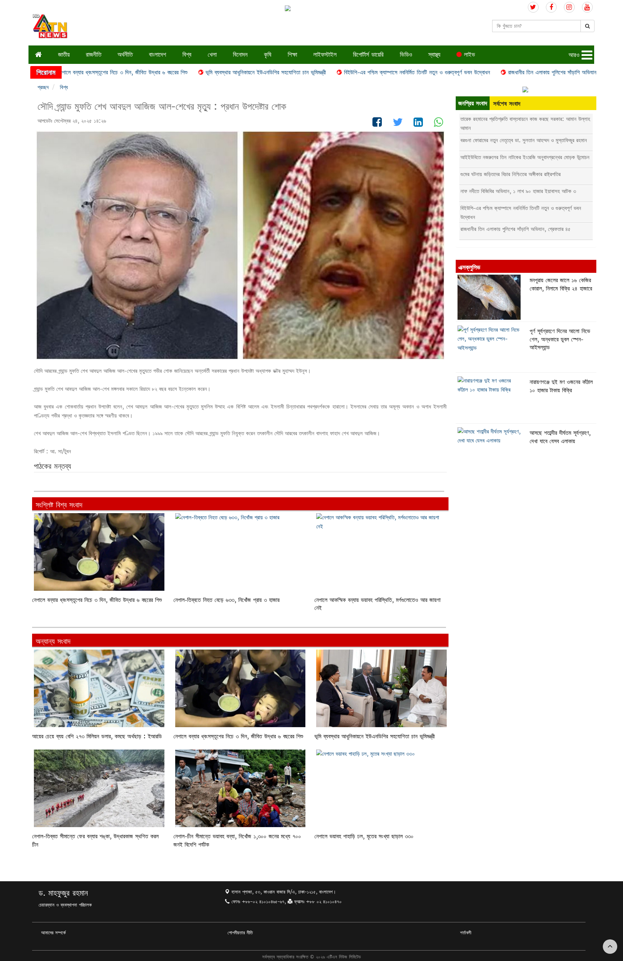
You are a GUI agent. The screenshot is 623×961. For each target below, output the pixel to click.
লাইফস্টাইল (325, 54)
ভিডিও (406, 54)
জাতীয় (64, 54)
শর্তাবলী (465, 932)
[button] (581, 55)
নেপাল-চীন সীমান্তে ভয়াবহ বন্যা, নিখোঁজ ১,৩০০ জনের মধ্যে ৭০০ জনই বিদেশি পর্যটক (237, 840)
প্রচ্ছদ (43, 87)
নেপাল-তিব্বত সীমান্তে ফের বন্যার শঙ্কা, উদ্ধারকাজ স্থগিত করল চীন (95, 840)
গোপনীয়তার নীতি (240, 932)
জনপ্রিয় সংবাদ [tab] (472, 103)
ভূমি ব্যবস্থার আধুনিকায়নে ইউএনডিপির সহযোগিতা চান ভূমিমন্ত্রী (228, 72)
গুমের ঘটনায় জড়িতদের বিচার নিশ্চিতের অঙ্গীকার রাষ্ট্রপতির (510, 174)
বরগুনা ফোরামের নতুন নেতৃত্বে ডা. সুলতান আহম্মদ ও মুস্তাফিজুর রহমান (523, 140)
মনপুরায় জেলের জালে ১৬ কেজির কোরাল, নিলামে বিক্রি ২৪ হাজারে (561, 284)
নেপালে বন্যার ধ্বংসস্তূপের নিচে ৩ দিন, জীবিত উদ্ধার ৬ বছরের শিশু (85, 72)
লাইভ (468, 54)
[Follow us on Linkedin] (418, 123)
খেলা (212, 54)
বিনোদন (240, 54)
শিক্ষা (292, 54)
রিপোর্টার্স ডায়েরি (368, 54)
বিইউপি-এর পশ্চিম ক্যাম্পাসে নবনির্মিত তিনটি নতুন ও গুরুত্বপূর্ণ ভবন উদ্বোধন (379, 72)
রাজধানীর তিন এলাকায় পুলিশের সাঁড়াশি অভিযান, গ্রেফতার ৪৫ (529, 72)
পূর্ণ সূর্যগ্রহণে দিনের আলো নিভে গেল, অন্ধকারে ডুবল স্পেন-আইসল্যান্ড (560, 339)
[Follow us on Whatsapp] (438, 123)
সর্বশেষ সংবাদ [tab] (506, 103)
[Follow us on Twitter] (533, 7)
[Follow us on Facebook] (551, 7)
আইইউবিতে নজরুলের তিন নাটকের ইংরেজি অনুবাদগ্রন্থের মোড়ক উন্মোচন (524, 157)
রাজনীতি (93, 54)
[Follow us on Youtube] (587, 7)
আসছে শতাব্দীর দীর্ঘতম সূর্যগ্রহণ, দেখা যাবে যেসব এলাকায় (560, 437)
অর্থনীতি (125, 54)
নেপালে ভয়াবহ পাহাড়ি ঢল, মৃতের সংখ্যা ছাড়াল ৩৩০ (364, 836)
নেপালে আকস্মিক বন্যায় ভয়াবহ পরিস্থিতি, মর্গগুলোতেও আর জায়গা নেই (377, 604)
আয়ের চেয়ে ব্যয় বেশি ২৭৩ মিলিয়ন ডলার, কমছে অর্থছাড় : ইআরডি (97, 736)
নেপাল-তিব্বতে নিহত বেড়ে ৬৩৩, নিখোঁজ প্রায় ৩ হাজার (226, 600)
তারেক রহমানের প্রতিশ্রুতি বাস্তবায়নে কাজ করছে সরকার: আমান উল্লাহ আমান (525, 123)
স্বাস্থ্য (434, 54)
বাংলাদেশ (157, 54)
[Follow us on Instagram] (569, 7)
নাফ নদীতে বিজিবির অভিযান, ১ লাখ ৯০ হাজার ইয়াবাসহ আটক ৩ (518, 191)
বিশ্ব (186, 54)
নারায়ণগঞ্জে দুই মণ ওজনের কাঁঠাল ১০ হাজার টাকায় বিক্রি (561, 386)
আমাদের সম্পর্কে (53, 932)
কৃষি (267, 54)
